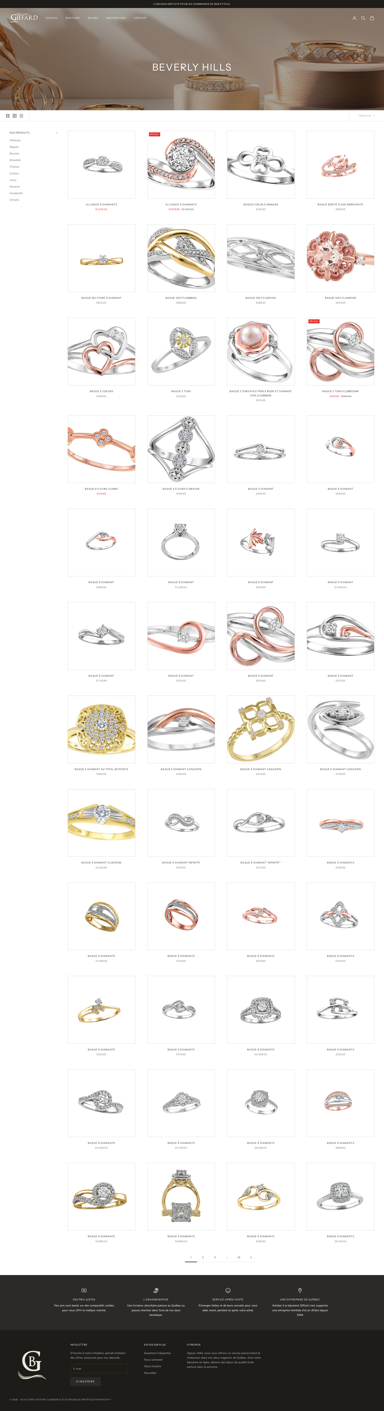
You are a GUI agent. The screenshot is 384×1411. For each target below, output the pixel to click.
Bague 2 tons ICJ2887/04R (340, 391)
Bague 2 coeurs (101, 391)
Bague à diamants (340, 862)
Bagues (14, 147)
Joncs (13, 180)
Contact (140, 17)
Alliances (15, 140)
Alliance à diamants (101, 204)
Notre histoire (152, 1366)
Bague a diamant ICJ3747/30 (101, 862)
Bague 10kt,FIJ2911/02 (261, 297)
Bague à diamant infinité (181, 862)
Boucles (14, 154)
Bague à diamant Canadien (181, 769)
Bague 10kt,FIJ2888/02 (181, 297)
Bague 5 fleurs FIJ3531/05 (181, 488)
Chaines (14, 167)
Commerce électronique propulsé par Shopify (79, 1399)
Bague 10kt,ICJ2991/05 (340, 297)
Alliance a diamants (181, 204)
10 (239, 1257)
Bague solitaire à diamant (101, 297)
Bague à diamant (261, 488)
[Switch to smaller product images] (14, 115)
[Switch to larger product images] (8, 115)
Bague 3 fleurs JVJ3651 (101, 488)
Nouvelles (150, 1373)
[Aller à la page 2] (251, 1257)
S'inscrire (85, 1381)
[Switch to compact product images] (21, 115)
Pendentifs (16, 193)
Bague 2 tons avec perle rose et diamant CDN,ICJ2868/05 (261, 393)
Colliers (14, 173)
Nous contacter (153, 1360)
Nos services (116, 17)
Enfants (14, 200)
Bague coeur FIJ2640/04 (261, 204)
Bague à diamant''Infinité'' (261, 862)
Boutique (73, 17)
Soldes (93, 17)
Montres (15, 187)
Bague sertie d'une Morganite (340, 204)
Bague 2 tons (181, 391)
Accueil (52, 17)
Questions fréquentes (157, 1353)
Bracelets (15, 160)
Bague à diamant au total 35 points (101, 769)
